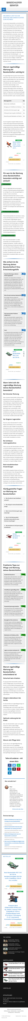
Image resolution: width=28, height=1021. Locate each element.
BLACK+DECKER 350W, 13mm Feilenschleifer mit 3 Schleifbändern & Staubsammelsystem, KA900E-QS (17, 145)
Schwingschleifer (11, 1012)
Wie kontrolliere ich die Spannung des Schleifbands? (13, 526)
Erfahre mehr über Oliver (17, 809)
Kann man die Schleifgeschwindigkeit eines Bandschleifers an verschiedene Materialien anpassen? (14, 843)
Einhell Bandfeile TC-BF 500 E (16, 536)
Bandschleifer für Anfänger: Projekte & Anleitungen (16, 952)
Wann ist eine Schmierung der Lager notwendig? (13, 512)
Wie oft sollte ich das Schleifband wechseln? (12, 499)
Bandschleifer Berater (14, 4)
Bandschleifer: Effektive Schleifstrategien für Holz (13, 940)
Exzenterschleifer (20, 1010)
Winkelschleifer (17, 1012)
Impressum (24, 1016)
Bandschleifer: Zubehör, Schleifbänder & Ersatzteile (14, 944)
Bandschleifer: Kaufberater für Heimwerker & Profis (15, 948)
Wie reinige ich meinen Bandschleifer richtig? (13, 505)
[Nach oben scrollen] (25, 1018)
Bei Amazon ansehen (14, 159)
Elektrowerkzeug (7, 1010)
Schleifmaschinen (14, 1010)
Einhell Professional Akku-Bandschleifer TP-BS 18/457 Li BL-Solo (16, 976)
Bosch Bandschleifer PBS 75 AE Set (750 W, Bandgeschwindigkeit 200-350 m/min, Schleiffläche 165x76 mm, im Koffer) (17, 354)
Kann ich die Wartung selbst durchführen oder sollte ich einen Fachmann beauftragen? (11, 519)
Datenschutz (18, 1016)
